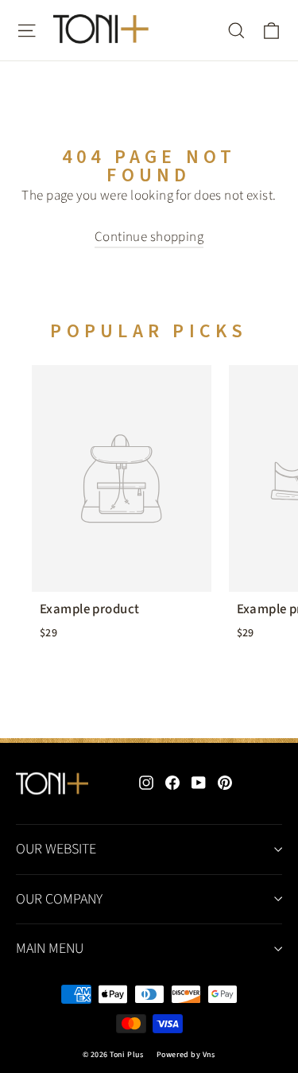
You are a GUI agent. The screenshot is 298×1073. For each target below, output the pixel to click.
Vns (209, 1054)
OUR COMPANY (59, 899)
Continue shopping (149, 237)
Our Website (56, 849)
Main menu (49, 948)
